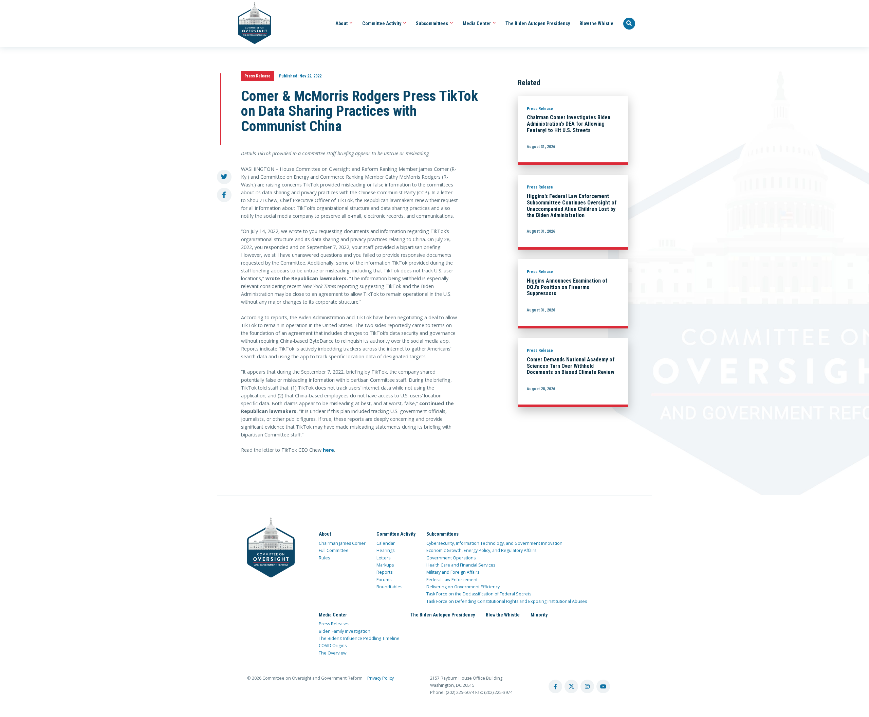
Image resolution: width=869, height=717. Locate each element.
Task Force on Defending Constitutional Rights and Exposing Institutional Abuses (506, 601)
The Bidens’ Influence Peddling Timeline (359, 638)
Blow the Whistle (596, 23)
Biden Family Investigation (344, 631)
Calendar (385, 543)
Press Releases (334, 624)
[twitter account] (571, 686)
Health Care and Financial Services (460, 565)
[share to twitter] (224, 177)
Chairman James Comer (342, 543)
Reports (384, 572)
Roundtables (389, 587)
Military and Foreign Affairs (452, 572)
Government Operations (451, 558)
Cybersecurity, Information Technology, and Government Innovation (494, 543)
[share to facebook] (224, 195)
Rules (324, 558)
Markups (385, 565)
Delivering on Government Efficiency (463, 587)
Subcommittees (432, 23)
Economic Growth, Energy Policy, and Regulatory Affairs (481, 550)
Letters (383, 558)
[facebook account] (555, 686)
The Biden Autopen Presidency (537, 23)
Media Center (477, 23)
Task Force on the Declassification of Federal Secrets (478, 594)
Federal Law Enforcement (452, 579)
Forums (383, 579)
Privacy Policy (380, 678)
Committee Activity (382, 23)
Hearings (385, 550)
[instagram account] (587, 686)
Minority (539, 614)
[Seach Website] (629, 24)
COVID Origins (333, 645)
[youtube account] (603, 686)
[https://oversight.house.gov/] (251, 23)
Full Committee (334, 550)
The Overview (333, 653)
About (342, 23)
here (328, 450)
